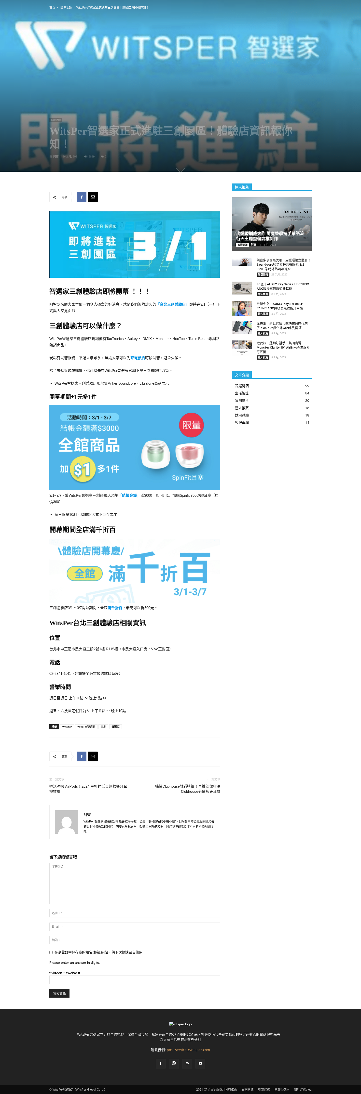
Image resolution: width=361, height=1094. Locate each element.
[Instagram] (174, 1063)
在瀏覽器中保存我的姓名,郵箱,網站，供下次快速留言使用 (98, 952)
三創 (103, 727)
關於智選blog (303, 1089)
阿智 (56, 156)
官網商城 (247, 1089)
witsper (67, 727)
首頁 (52, 7)
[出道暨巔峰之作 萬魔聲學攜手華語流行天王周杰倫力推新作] (272, 222)
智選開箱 (243, 245)
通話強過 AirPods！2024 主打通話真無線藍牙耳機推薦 (88, 789)
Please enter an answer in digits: (74, 962)
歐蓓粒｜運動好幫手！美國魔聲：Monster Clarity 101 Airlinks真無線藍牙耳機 (283, 347)
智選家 (115, 727)
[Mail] (187, 1063)
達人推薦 (263, 294)
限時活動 (66, 7)
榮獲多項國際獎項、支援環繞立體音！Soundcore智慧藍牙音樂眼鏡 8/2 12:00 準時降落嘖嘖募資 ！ (284, 264)
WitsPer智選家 (86, 727)
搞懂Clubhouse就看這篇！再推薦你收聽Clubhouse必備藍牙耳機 (187, 789)
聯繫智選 (264, 1089)
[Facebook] (161, 1063)
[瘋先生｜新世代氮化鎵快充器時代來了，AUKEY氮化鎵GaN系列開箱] (242, 327)
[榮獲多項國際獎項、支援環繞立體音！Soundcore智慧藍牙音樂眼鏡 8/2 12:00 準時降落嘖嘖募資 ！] (242, 262)
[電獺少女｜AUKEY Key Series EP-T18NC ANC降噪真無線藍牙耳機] (242, 308)
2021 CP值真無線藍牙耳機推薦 (216, 1089)
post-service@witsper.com (188, 1049)
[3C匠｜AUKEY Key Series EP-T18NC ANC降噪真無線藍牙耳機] (242, 288)
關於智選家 (282, 1089)
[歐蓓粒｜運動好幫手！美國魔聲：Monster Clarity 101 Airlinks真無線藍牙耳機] (242, 348)
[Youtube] (200, 1063)
